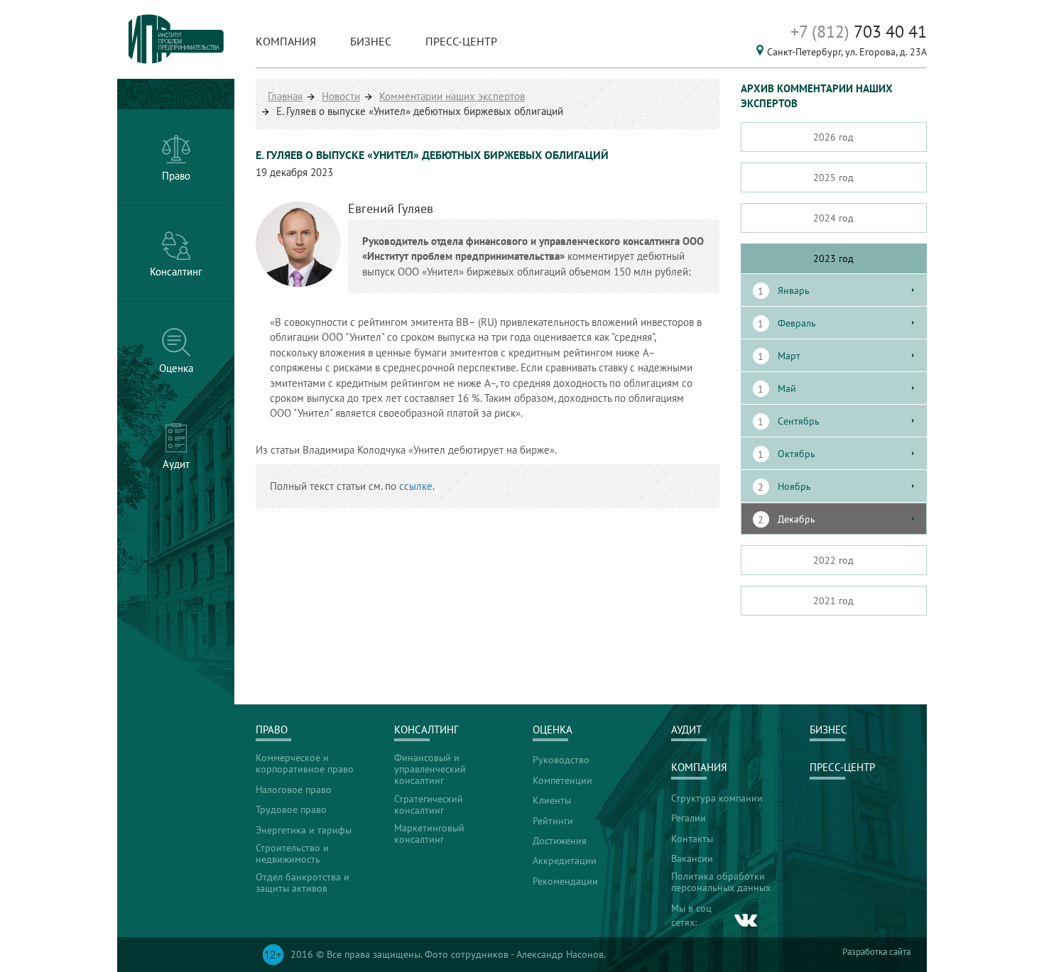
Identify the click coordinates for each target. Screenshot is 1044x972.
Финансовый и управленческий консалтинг (430, 769)
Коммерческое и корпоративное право (305, 763)
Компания (286, 41)
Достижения (560, 840)
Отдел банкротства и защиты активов (302, 882)
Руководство (561, 759)
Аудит (686, 729)
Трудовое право (291, 809)
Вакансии (692, 858)
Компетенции (562, 780)
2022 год (833, 560)
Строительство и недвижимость (292, 853)
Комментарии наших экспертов (452, 96)
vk (746, 920)
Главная (285, 96)
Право (272, 729)
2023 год (833, 258)
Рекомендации (565, 881)
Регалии (688, 818)
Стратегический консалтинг (428, 804)
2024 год (833, 218)
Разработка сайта (876, 952)
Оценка (552, 729)
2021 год (833, 600)
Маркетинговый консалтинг (429, 833)
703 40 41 (858, 32)
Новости (341, 96)
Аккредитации (565, 860)
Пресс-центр (461, 41)
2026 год (833, 137)
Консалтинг (426, 729)
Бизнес (370, 41)
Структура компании (717, 798)
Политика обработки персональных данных (721, 881)
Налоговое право (294, 789)
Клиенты (552, 800)
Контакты (692, 838)
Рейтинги (553, 820)
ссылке (416, 486)
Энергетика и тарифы (304, 830)
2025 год (833, 177)
